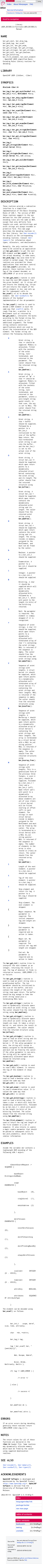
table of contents (24, 1514)
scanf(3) (19, 309)
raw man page (22, 1508)
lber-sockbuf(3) (22, 296)
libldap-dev (19, 13)
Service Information (15, 10)
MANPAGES (10, 1)
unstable (19, 1531)
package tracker (22, 1505)
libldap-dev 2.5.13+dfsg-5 (25, 1542)
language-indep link (24, 1502)
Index (9, 4)
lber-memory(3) (24, 1465)
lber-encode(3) (29, 233)
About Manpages (21, 4)
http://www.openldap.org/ (15, 1483)
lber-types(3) (25, 1467)
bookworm (11, 13)
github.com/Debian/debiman (29, 1558)
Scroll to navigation (11, 19)
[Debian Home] (3, 4)
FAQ (31, 4)
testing (19, 1527)
